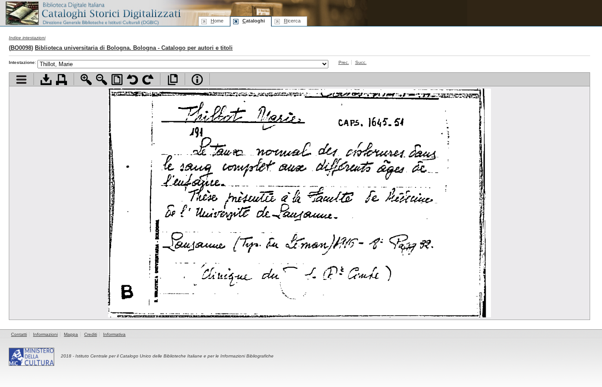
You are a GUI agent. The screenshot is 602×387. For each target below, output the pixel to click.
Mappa (71, 334)
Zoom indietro (101, 79)
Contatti (19, 334)
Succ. (361, 62)
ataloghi (253, 20)
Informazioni (45, 334)
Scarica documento (46, 79)
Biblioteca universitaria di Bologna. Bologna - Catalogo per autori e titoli (134, 48)
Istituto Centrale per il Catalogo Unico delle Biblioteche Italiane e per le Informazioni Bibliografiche (174, 356)
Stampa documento (61, 79)
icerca (292, 20)
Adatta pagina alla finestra (117, 79)
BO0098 (21, 48)
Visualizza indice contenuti (21, 79)
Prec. (343, 62)
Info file (197, 79)
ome (217, 20)
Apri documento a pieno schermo (172, 79)
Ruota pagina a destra (147, 79)
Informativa (114, 334)
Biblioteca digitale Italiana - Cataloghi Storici (92, 12)
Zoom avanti (86, 79)
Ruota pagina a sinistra (132, 79)
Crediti (90, 334)
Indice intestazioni (27, 37)
